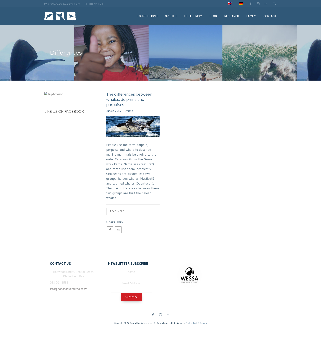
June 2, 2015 (113, 110)
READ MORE (117, 211)
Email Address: (131, 283)
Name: (131, 272)
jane (130, 110)
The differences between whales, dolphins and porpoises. (129, 99)
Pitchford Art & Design (196, 323)
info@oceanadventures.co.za (68, 289)
